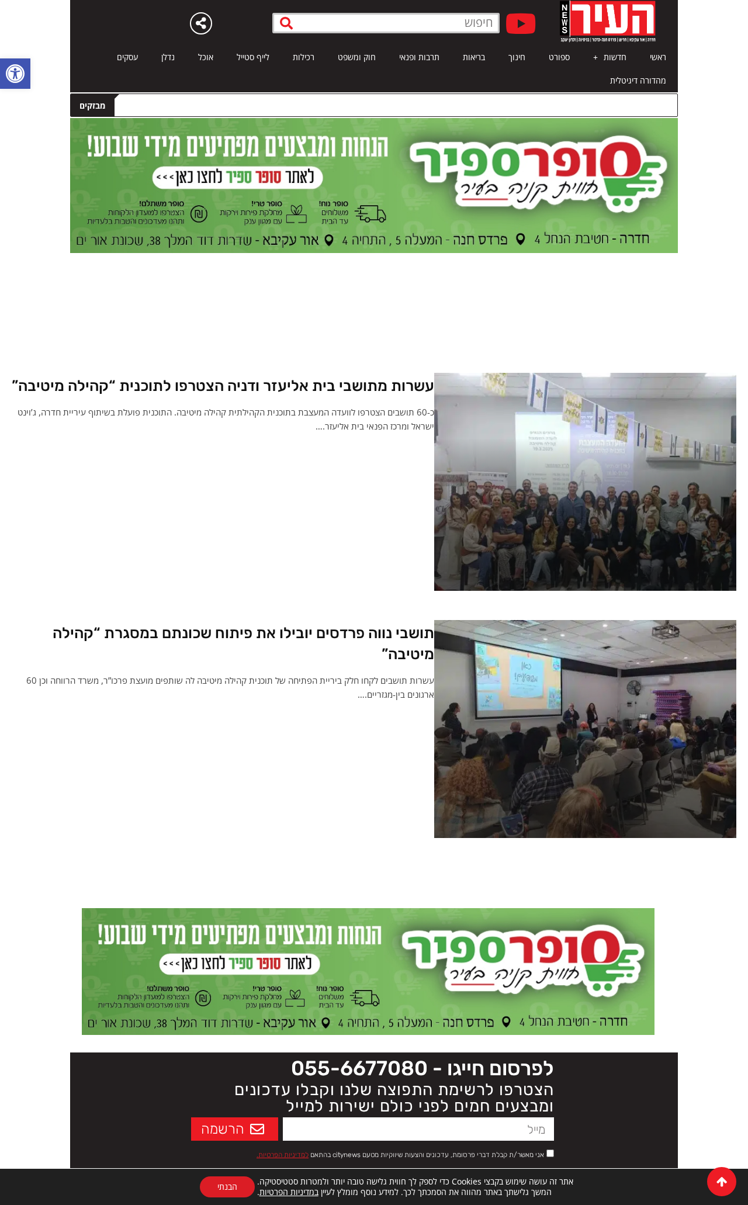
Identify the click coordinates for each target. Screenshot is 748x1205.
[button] (15, 73)
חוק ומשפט (357, 57)
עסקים (127, 57)
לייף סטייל (253, 57)
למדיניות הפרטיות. (283, 1155)
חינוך (516, 57)
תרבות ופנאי (419, 57)
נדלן (168, 57)
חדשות (615, 57)
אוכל (205, 57)
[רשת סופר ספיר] (374, 185)
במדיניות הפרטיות (288, 1191)
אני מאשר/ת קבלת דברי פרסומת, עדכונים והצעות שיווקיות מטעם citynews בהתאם (400, 1155)
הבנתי (227, 1186)
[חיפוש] (286, 23)
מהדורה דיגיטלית (638, 80)
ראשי (658, 57)
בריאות (474, 57)
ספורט (559, 57)
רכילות (303, 57)
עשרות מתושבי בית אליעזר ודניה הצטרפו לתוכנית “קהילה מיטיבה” (223, 386)
